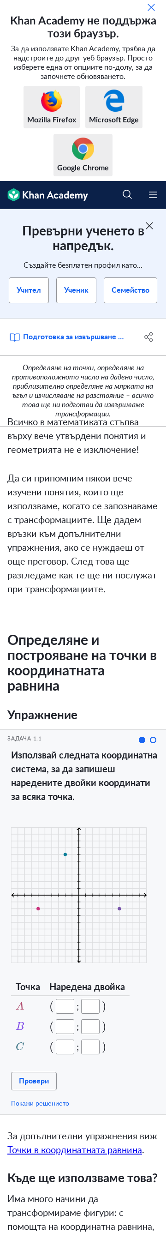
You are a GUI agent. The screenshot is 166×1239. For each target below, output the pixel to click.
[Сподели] (149, 337)
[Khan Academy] (44, 195)
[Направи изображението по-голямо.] (85, 891)
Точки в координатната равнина (74, 1150)
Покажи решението (40, 1103)
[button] (142, 740)
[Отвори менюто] (153, 194)
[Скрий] (151, 7)
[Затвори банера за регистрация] (149, 226)
